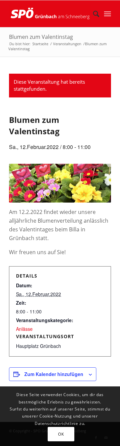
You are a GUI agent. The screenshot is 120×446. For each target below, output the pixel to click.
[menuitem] (92, 13)
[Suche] (92, 13)
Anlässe (24, 328)
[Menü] (107, 14)
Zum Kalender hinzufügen (53, 374)
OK (61, 434)
